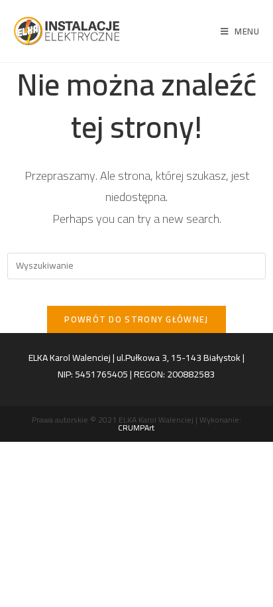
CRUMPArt (136, 427)
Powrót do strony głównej (136, 319)
